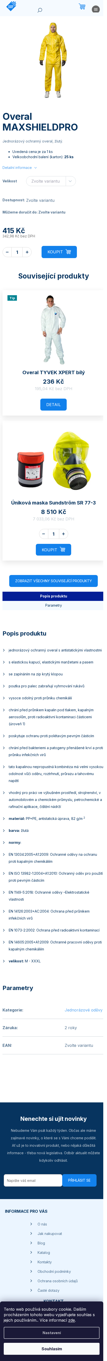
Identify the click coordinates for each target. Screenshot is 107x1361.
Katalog (44, 1252)
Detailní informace (17, 167)
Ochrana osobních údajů (58, 1281)
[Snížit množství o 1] (7, 252)
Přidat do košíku (59, 252)
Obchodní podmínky (54, 1271)
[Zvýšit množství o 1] (27, 252)
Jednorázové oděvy (84, 1009)
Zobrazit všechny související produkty (53, 581)
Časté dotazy (48, 1290)
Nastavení (52, 1333)
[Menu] (96, 10)
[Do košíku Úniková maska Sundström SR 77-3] (53, 550)
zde (71, 1320)
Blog (41, 1243)
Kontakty (45, 1262)
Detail (53, 404)
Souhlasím (52, 1348)
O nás (42, 1224)
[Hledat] (40, 11)
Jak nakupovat (50, 1233)
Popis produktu (53, 596)
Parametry (53, 605)
